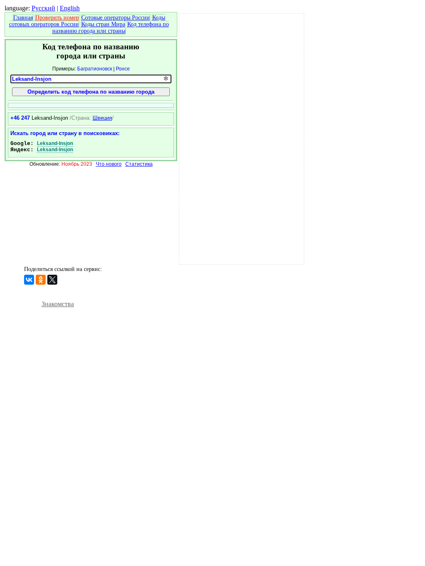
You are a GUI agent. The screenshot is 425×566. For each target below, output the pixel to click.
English (70, 8)
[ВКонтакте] (29, 280)
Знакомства (58, 303)
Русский (43, 8)
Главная (23, 18)
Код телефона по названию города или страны (110, 27)
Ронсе (123, 69)
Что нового (109, 164)
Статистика (139, 164)
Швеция (102, 118)
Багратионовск (94, 69)
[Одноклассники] (41, 280)
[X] (52, 280)
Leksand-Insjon (55, 143)
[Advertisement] (241, 138)
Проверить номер (57, 18)
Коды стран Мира (103, 24)
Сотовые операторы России (115, 18)
